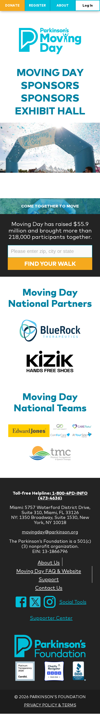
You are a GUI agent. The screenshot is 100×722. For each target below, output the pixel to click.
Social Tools (72, 602)
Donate (12, 5)
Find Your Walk (50, 263)
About (63, 5)
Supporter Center (51, 618)
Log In (88, 5)
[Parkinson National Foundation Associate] (25, 672)
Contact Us (48, 587)
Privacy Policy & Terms (50, 705)
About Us (49, 562)
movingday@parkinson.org (50, 532)
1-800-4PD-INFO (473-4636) (63, 495)
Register (37, 5)
